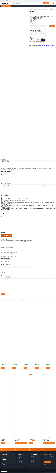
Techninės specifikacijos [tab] (4, 160)
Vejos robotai (20, 460)
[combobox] (28, 3)
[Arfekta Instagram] (54, 471)
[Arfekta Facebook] (52, 471)
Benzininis (23, 225)
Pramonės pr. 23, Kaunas (5, 457)
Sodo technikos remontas (34, 457)
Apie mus (32, 456)
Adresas (51, 0)
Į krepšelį (52, 25)
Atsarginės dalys (20, 462)
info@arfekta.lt (9, 0)
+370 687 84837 (3, 0)
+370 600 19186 (7, 261)
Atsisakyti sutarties (3, 471)
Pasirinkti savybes (21, 442)
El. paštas (2, 289)
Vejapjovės (19, 456)
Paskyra (54, 0)
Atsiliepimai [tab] (7, 161)
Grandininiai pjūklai (20, 457)
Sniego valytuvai (20, 461)
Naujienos (32, 460)
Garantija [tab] (2, 161)
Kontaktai (32, 461)
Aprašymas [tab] (3, 159)
